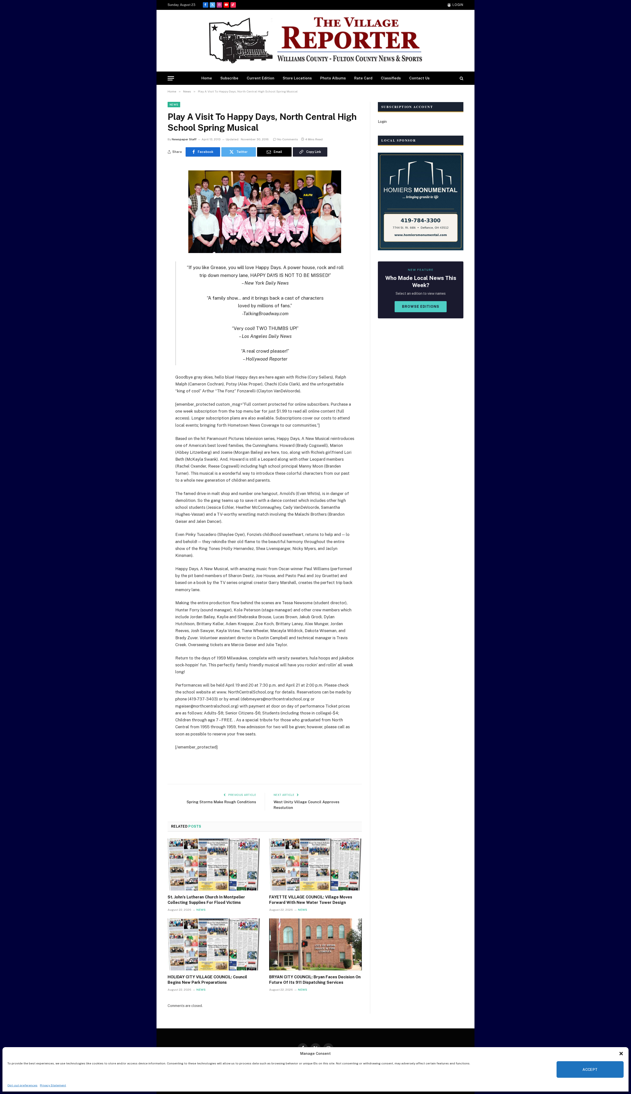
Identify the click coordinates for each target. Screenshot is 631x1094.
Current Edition (260, 78)
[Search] (461, 78)
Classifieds (391, 78)
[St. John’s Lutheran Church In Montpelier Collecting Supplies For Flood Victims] (214, 865)
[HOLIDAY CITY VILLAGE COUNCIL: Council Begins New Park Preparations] (214, 944)
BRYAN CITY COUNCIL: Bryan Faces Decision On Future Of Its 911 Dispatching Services (315, 980)
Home (206, 78)
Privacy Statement (53, 1085)
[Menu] (171, 78)
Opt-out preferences (22, 1085)
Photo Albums (333, 78)
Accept (590, 1069)
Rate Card (363, 78)
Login (382, 122)
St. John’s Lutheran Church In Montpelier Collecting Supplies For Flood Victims (206, 900)
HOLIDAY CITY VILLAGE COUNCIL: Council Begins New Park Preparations (207, 980)
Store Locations (297, 78)
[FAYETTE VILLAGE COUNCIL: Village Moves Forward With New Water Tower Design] (315, 865)
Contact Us (419, 78)
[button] (621, 1053)
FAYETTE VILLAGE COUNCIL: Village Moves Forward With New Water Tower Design (310, 900)
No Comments (287, 139)
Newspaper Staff (184, 139)
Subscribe (229, 78)
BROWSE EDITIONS (420, 307)
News (174, 104)
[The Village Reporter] (315, 41)
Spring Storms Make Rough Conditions (221, 802)
